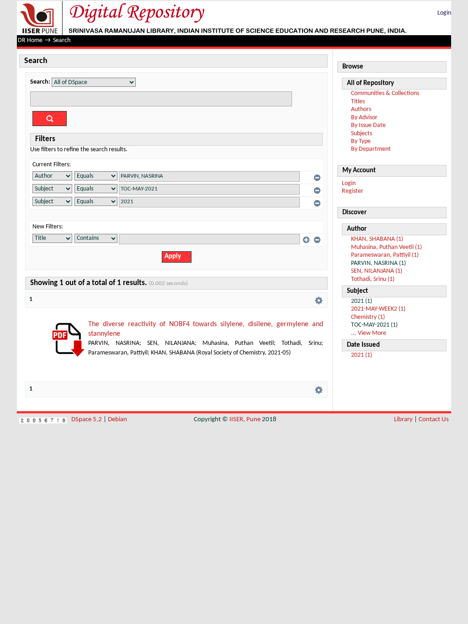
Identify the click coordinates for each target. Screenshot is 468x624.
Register (352, 191)
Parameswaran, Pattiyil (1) (385, 255)
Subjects (361, 134)
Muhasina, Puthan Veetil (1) (386, 247)
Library (403, 419)
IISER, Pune (245, 419)
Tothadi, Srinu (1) (372, 279)
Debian (117, 419)
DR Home (30, 40)
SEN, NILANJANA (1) (376, 271)
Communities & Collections (385, 93)
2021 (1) (361, 355)
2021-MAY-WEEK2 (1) (378, 309)
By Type (361, 141)
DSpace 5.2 (87, 419)
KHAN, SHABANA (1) (377, 239)
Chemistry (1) (368, 317)
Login (444, 13)
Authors (361, 109)
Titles (358, 102)
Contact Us (434, 419)
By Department (371, 149)
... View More (368, 333)
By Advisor (364, 118)
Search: (40, 82)
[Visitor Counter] (43, 420)
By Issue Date (368, 125)
